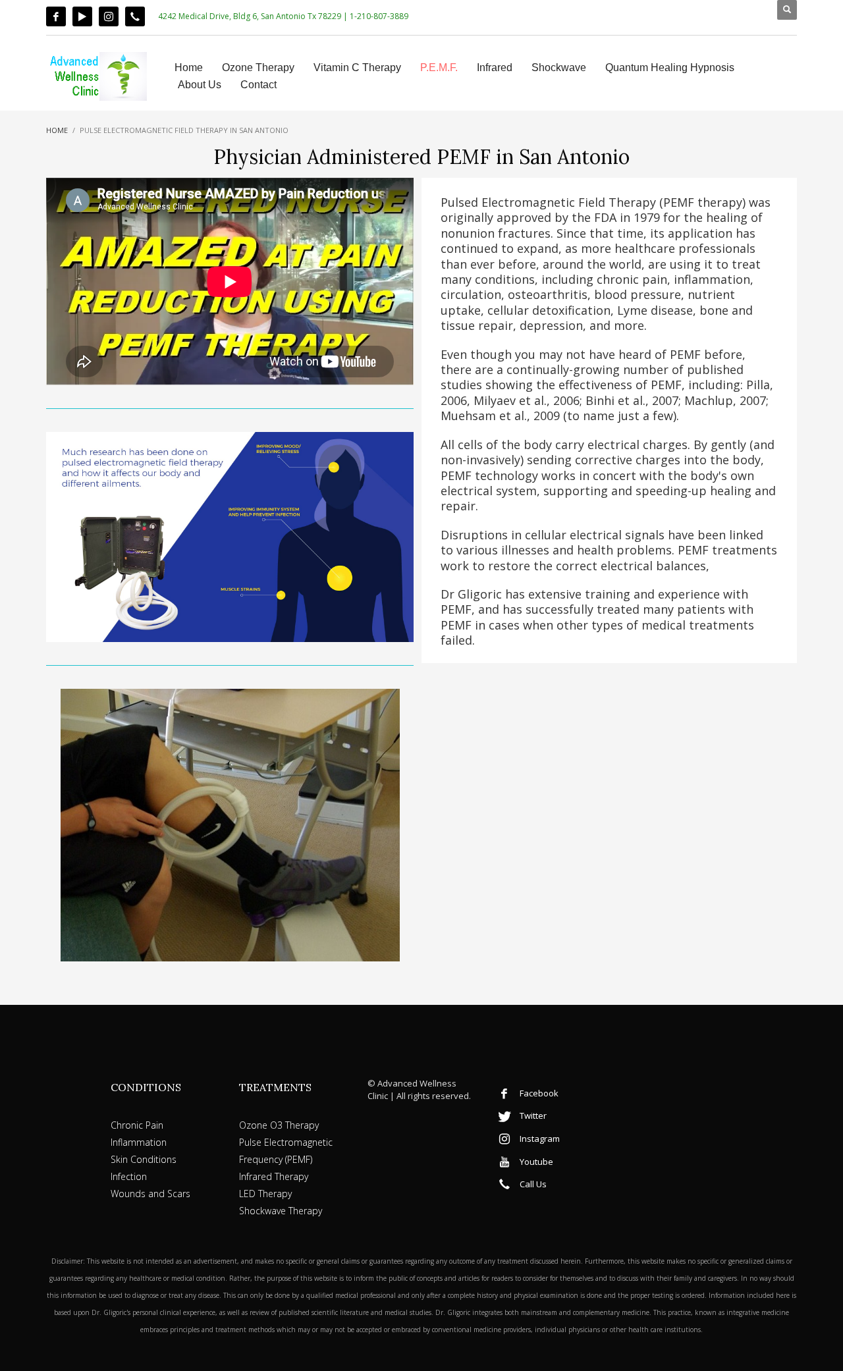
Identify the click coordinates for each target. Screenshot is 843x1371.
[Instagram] (109, 16)
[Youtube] (82, 16)
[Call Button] (135, 16)
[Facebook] (56, 16)
